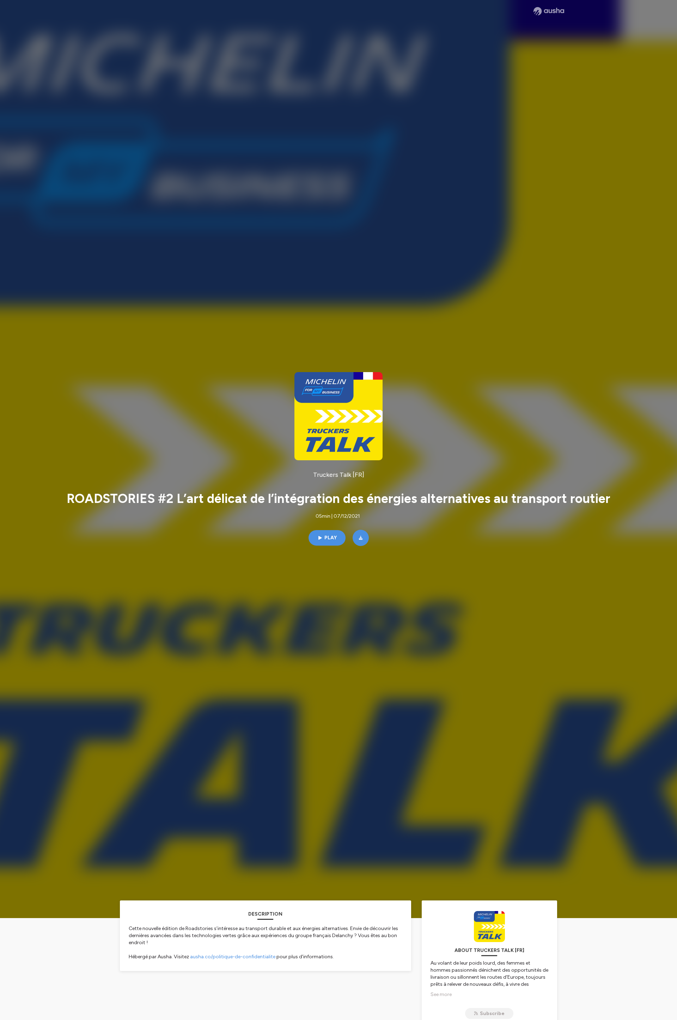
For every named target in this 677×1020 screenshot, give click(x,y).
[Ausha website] (548, 11)
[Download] (361, 538)
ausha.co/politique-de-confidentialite (232, 957)
